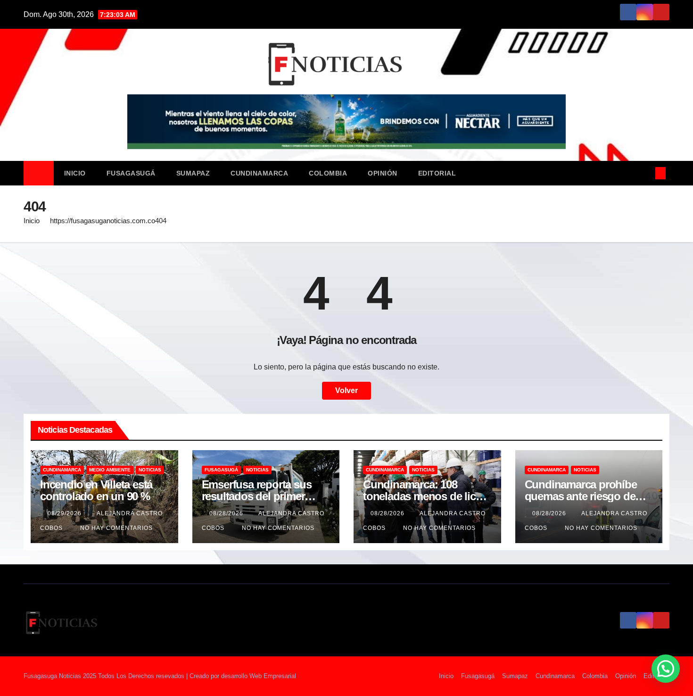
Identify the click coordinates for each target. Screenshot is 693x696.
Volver (346, 390)
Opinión (382, 173)
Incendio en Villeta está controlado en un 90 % (96, 490)
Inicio (75, 173)
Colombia (328, 173)
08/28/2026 (227, 513)
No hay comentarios (116, 528)
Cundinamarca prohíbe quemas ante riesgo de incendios (581, 496)
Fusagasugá (131, 173)
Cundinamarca (259, 173)
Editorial (437, 173)
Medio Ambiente (110, 469)
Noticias (150, 469)
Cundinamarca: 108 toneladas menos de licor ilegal (424, 496)
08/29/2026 (65, 513)
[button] (645, 173)
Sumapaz (193, 173)
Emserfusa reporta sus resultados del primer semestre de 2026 (257, 496)
